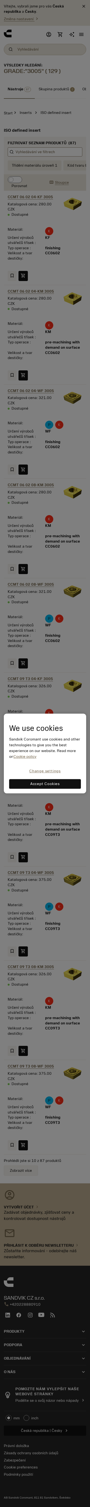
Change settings (45, 771)
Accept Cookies (45, 784)
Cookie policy (24, 756)
